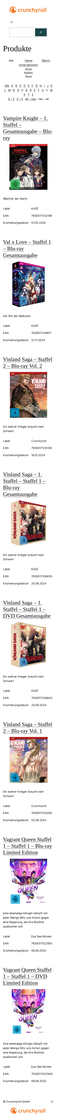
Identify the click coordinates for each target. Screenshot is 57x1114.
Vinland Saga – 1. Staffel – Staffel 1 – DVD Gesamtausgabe (27, 609)
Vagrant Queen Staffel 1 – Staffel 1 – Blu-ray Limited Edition (27, 846)
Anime (28, 69)
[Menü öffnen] (11, 22)
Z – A (20, 99)
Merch (46, 60)
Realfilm (28, 72)
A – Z (11, 99)
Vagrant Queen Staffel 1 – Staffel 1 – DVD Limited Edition (27, 976)
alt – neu (30, 99)
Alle (7, 85)
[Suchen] (41, 32)
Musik (28, 76)
